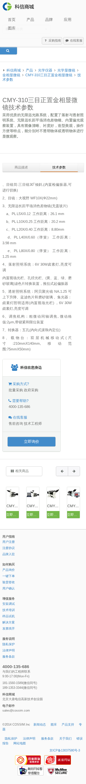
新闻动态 (39, 724)
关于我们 (65, 738)
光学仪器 (45, 70)
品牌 (49, 20)
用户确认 (8, 588)
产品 (30, 20)
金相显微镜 (11, 75)
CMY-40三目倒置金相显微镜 (12, 506)
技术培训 (8, 610)
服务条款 (8, 656)
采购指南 (54, 40)
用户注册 (8, 542)
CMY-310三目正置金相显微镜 (48, 75)
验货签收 (8, 582)
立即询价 (31, 442)
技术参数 (59, 167)
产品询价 (8, 570)
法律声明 (8, 650)
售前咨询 (16, 423)
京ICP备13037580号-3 (64, 750)
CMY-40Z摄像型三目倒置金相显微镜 (33, 506)
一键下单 (8, 576)
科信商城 (13, 70)
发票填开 (8, 628)
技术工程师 (33, 423)
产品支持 (68, 724)
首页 (12, 20)
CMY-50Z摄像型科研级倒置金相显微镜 (73, 506)
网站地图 (19, 743)
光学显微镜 (66, 70)
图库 (12, 28)
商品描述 (21, 167)
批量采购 (16, 390)
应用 (67, 20)
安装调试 (8, 604)
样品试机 (8, 616)
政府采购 (31, 390)
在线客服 (75, 40)
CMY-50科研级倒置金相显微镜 (53, 506)
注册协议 (8, 548)
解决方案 (8, 622)
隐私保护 (8, 644)
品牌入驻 (8, 554)
